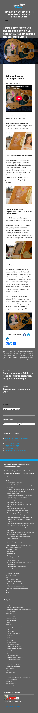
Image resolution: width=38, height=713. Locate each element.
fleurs (4, 359)
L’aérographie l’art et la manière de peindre (19, 545)
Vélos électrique (9, 681)
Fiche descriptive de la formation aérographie (20, 489)
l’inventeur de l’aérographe (15, 543)
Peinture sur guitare (14, 573)
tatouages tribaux (8, 361)
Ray (7, 351)
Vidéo (7, 577)
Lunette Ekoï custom (13, 628)
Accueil (8, 480)
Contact (8, 592)
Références (8, 624)
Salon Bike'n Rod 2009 (11, 668)
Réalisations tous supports (13, 547)
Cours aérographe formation (14, 483)
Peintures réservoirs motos (13, 666)
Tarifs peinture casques (14, 556)
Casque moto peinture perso (14, 443)
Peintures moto (10, 663)
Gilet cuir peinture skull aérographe (16, 438)
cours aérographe (24, 357)
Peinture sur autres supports (25, 355)
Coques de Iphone (11, 641)
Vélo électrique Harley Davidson (15, 451)
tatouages (26, 359)
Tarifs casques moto (13, 655)
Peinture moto (11, 551)
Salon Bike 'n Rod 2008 (13, 664)
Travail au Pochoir (11, 575)
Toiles (8, 615)
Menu (6, 20)
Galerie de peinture (10, 613)
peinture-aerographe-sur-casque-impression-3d (18, 609)
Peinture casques (12, 554)
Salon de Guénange (10, 672)
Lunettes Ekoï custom (13, 560)
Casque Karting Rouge (12, 448)
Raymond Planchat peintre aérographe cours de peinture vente (19, 14)
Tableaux (10, 629)
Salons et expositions (12, 579)
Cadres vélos (10, 558)
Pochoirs (8, 622)
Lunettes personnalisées (13, 650)
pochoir (20, 359)
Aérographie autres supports (25, 351)
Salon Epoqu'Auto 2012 (11, 674)
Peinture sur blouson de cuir (14, 661)
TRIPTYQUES (11, 631)
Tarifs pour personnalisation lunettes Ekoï (19, 562)
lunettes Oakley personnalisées (14, 646)
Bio (6, 590)
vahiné (15, 361)
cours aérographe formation (11, 353)
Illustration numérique (11, 617)
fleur (31, 357)
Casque (9, 639)
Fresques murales (11, 642)
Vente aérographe (11, 541)
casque (8, 637)
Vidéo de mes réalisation (10, 357)
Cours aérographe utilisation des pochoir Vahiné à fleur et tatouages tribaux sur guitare (20, 519)
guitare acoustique (12, 359)
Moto (8, 652)
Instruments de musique (26, 353)
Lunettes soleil (11, 564)
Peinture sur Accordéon (13, 441)
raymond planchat (13, 706)
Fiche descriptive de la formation (15, 607)
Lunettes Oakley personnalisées (16, 566)
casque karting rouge (12, 446)
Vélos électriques (12, 549)
